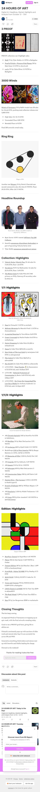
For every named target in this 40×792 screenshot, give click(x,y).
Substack (11, 788)
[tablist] (9, 680)
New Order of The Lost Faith (15, 352)
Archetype (11, 447)
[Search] (37, 703)
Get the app (29, 783)
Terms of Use (29, 760)
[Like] (3, 24)
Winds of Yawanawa (8, 107)
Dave (6, 325)
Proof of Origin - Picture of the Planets (18, 63)
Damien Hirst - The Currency (15, 480)
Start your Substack (15, 783)
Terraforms (9, 268)
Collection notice (29, 779)
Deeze (7, 349)
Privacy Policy (20, 764)
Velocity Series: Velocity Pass (15, 262)
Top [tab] (4, 703)
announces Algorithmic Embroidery (23, 243)
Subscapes (11, 468)
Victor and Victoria (11, 583)
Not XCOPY (9, 364)
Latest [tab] (8, 703)
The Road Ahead (10, 594)
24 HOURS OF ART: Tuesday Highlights (12, 725)
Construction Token (14, 474)
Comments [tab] (6, 680)
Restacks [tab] (13, 680)
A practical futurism (12, 334)
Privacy (15, 779)
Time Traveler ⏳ (21, 367)
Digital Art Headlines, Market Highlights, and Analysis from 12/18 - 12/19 (14, 714)
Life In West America (20, 450)
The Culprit (9, 358)
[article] (20, 714)
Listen (36, 19)
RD (6, 18)
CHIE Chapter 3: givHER (13, 589)
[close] (34, 729)
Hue (6, 600)
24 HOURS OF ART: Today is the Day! (13, 709)
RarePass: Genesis (11, 557)
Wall (6, 60)
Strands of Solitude (11, 486)
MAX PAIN (9, 577)
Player (7, 560)
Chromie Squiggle (13, 435)
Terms (21, 779)
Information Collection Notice (23, 762)
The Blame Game (11, 274)
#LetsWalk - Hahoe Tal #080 (14, 571)
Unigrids (10, 462)
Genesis (10, 465)
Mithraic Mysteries (11, 328)
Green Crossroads (11, 337)
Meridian (10, 441)
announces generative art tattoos (25, 249)
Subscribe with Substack (21, 756)
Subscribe (29, 2)
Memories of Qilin (13, 456)
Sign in (36, 2)
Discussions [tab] (15, 703)
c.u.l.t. (7, 69)
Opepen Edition (10, 565)
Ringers (13, 184)
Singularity (11, 491)
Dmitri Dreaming (11, 343)
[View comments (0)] (8, 24)
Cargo (9, 497)
